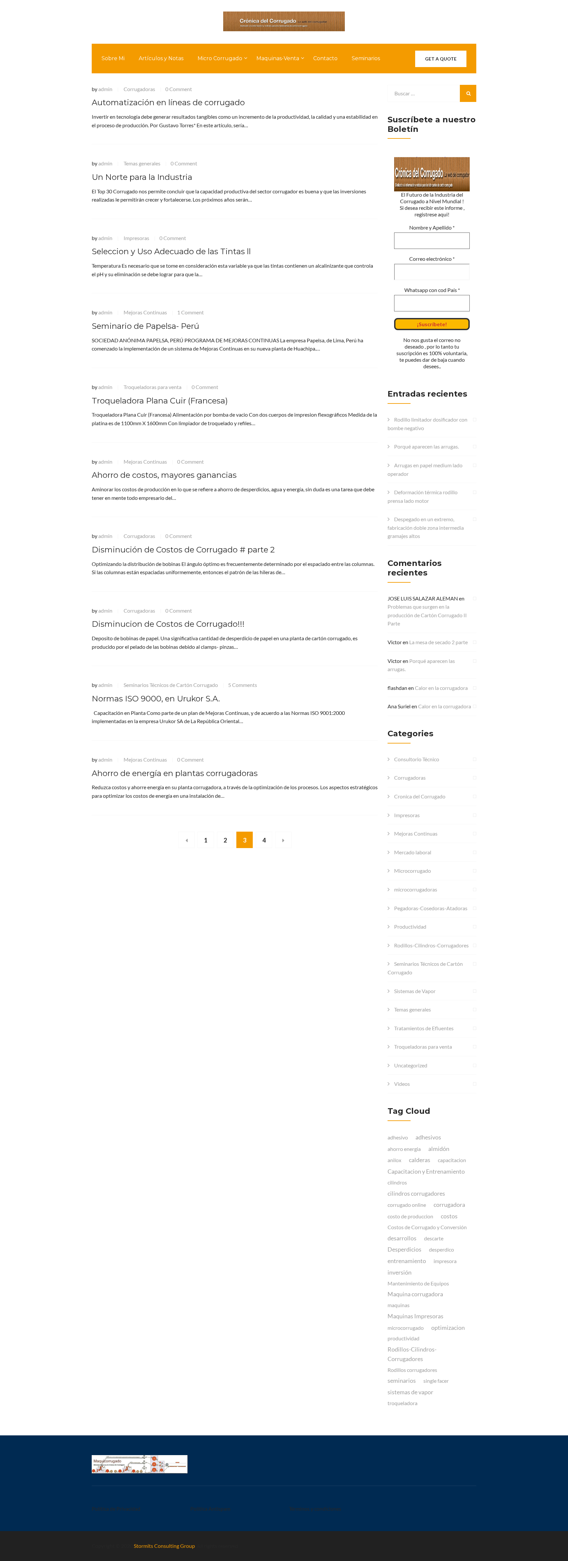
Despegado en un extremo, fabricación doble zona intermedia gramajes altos (426, 527)
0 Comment (178, 89)
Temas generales (142, 163)
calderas (419, 1159)
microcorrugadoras (415, 889)
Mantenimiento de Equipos (418, 1283)
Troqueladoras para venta (152, 387)
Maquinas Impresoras (415, 1316)
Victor (395, 642)
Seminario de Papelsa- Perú (145, 326)
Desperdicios (404, 1249)
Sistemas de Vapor (415, 991)
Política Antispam (210, 1508)
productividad (403, 1338)
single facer (436, 1381)
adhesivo (398, 1137)
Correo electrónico (432, 259)
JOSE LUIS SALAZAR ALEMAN (423, 598)
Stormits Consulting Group (164, 1546)
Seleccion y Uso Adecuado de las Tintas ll (171, 251)
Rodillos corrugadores (412, 1370)
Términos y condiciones (315, 1508)
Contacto (325, 58)
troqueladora (402, 1403)
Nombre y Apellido (432, 227)
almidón (438, 1148)
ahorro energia (404, 1149)
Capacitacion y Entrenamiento (426, 1171)
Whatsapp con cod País (432, 290)
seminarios (402, 1380)
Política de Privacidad (116, 1508)
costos (449, 1216)
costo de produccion (410, 1216)
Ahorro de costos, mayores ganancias (164, 475)
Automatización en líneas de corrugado (168, 102)
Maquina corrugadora (415, 1294)
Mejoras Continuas (145, 312)
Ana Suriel (399, 706)
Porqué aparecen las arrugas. (426, 446)
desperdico (441, 1249)
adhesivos (428, 1137)
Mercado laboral (412, 852)
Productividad (410, 926)
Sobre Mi (113, 58)
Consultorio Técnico (416, 759)
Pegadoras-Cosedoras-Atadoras (430, 908)
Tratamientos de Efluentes (424, 1028)
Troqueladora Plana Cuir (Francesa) (160, 400)
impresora (445, 1261)
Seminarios (366, 58)
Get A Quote (441, 58)
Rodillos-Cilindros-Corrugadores (431, 945)
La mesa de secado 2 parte (438, 642)
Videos (402, 1084)
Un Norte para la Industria (142, 177)
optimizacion (448, 1327)
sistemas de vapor (410, 1392)
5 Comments (242, 685)
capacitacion (452, 1160)
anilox (394, 1160)
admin (105, 89)
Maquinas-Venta (277, 58)
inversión (400, 1272)
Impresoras (136, 238)
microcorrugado (406, 1328)
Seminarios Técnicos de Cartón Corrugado (171, 685)
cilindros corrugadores (416, 1193)
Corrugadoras (139, 89)
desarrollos (402, 1238)
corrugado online (407, 1205)
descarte (433, 1238)
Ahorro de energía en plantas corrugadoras (175, 773)
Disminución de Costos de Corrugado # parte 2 (183, 549)
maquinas (399, 1305)
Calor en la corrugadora (441, 688)
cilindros (397, 1182)
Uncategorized (410, 1065)
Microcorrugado (412, 870)
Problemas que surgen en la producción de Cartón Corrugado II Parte (427, 614)
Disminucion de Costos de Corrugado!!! (168, 624)
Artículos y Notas (161, 58)
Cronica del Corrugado (419, 796)
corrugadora (449, 1204)
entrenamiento (407, 1260)
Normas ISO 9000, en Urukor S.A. (156, 698)
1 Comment (190, 312)
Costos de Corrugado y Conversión (427, 1227)
